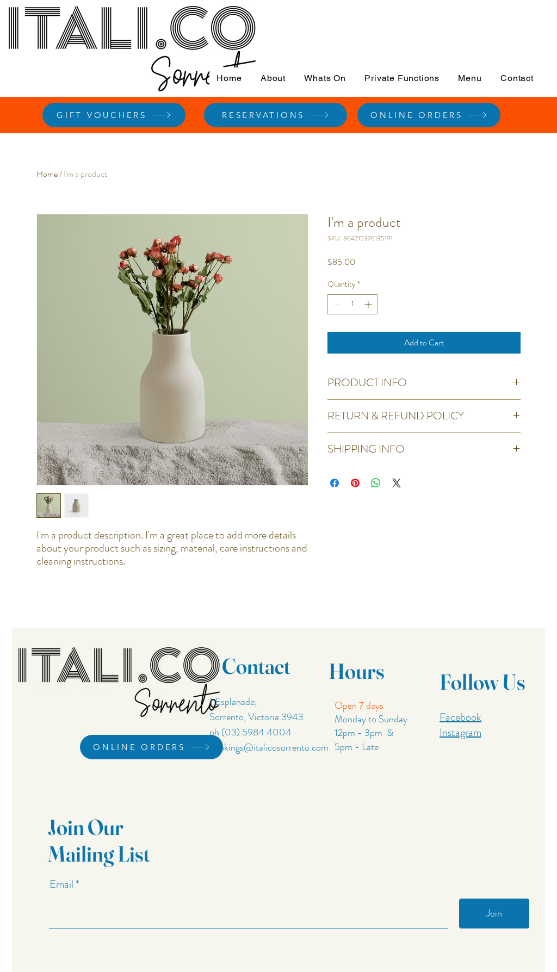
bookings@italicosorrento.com (269, 747)
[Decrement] (336, 304)
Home (47, 174)
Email (62, 884)
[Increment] (369, 304)
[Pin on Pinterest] (355, 483)
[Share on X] (396, 483)
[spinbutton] (352, 304)
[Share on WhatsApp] (375, 483)
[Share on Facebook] (334, 483)
